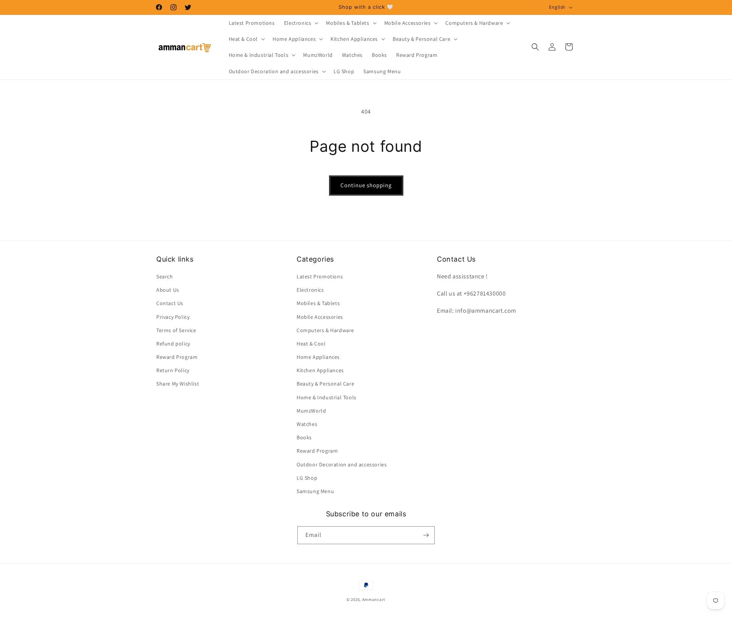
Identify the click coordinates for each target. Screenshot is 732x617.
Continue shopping (366, 185)
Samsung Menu (315, 491)
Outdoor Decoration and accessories (342, 464)
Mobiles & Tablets (318, 303)
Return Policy (172, 370)
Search (164, 276)
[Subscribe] (425, 535)
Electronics (310, 289)
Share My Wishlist (177, 384)
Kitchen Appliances (320, 370)
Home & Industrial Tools (326, 397)
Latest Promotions (320, 276)
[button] (300, 23)
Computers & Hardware (325, 330)
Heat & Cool (311, 343)
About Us (167, 289)
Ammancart (373, 599)
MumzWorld (311, 410)
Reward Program (176, 356)
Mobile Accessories (320, 316)
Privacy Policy (172, 316)
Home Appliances (318, 356)
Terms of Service (176, 330)
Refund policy (173, 343)
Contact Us (169, 303)
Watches (307, 424)
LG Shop (307, 477)
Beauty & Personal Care (325, 384)
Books (304, 437)
